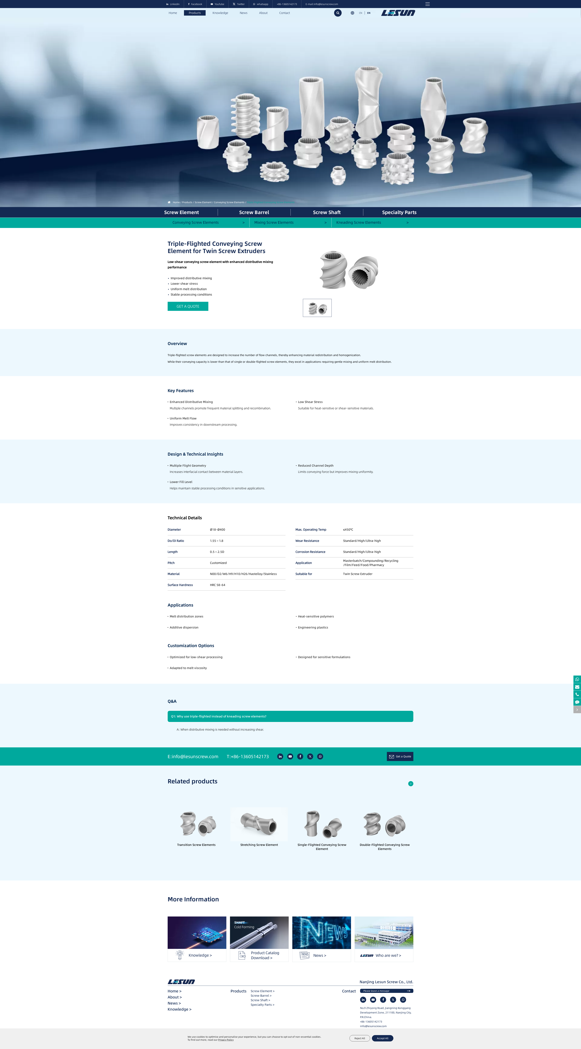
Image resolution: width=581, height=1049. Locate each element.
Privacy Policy (226, 1039)
